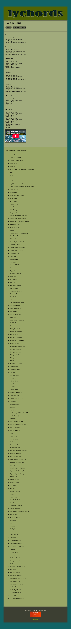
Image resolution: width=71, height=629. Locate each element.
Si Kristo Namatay (15, 508)
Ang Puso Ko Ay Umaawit (17, 195)
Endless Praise (14, 294)
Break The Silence (15, 227)
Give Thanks (13, 311)
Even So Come (14, 297)
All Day (12, 175)
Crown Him (13, 256)
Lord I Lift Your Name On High (18, 424)
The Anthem (13, 537)
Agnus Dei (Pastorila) (15, 157)
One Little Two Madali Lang (17, 462)
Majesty (12, 433)
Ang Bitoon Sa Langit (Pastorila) (18, 184)
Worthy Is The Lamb (15, 587)
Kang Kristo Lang (14, 395)
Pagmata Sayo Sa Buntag (17, 474)
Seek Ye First (13, 497)
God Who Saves (14, 323)
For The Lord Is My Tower (17, 302)
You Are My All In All (15, 590)
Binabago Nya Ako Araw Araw (18, 218)
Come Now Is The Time (16, 250)
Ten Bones (13, 532)
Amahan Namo (14, 181)
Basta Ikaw (13, 207)
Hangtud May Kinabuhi (16, 331)
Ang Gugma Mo (14, 189)
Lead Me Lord (13, 410)
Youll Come (13, 595)
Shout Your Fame (14, 503)
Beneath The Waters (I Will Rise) (18, 215)
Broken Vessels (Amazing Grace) (19, 233)
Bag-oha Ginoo (14, 204)
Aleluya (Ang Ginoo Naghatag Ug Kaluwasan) (22, 169)
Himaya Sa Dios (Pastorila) (17, 340)
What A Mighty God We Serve (18, 578)
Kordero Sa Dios (14, 404)
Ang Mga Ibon (13, 192)
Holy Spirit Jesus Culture (16, 349)
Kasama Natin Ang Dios (16, 398)
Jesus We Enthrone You (16, 392)
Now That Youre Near (15, 456)
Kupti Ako (12, 407)
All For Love (13, 178)
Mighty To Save (14, 436)
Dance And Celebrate (15, 265)
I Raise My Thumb (15, 369)
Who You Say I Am (15, 581)
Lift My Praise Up (14, 416)
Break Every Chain (15, 224)
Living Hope (13, 418)
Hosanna (12, 360)
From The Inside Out (15, 308)
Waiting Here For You (15, 561)
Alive (11, 172)
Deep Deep (13, 276)
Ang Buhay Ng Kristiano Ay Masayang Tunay (22, 186)
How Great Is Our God (16, 363)
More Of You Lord (14, 439)
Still (11, 523)
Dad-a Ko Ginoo (14, 259)
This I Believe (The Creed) (17, 546)
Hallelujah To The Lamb (16, 329)
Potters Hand (13, 476)
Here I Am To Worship (16, 337)
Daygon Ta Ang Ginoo (15, 273)
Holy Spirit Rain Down (15, 352)
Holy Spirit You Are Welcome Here (19, 355)
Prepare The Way (14, 479)
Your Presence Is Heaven (16, 598)
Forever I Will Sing (15, 305)
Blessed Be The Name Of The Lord (19, 221)
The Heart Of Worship (15, 540)
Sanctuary (12, 488)
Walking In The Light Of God (17, 566)
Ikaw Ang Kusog (14, 375)
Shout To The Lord (15, 500)
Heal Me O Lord (14, 334)
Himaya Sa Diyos (14, 343)
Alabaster (12, 166)
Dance (11, 268)
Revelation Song (14, 482)
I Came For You (14, 366)
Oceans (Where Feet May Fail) (18, 459)
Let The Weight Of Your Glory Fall (19, 413)
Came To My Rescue (15, 236)
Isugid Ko (12, 384)
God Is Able (13, 317)
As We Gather (13, 198)
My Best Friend (14, 442)
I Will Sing (12, 372)
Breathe (12, 230)
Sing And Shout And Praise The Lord (19, 511)
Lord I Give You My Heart (16, 421)
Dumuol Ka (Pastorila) (16, 291)
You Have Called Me (15, 592)
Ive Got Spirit (13, 387)
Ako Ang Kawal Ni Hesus (16, 160)
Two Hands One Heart (16, 558)
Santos (12, 494)
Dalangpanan (13, 262)
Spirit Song (13, 520)
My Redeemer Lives (15, 447)
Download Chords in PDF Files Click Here (35, 610)
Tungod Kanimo (14, 552)
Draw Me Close (14, 288)
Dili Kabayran (13, 279)
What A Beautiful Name (16, 575)
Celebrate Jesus (14, 239)
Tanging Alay (13, 529)
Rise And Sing (13, 485)
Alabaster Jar (13, 163)
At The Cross (13, 201)
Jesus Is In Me (14, 389)
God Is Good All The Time (17, 320)
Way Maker (13, 569)
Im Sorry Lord (13, 378)
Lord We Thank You (15, 430)
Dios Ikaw (12, 282)
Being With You (14, 213)
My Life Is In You (14, 445)
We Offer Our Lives (15, 572)
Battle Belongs (14, 210)
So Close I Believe (15, 517)
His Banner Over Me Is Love (17, 346)
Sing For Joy (13, 514)
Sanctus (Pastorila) (15, 491)
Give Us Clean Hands (15, 314)
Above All (12, 155)
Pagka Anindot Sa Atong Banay (18, 471)
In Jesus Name (14, 381)
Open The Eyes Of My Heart (17, 468)
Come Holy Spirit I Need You (17, 247)
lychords (35, 619)
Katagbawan (13, 401)
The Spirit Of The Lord (16, 543)
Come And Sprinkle (15, 244)
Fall (11, 300)
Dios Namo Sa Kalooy (16, 285)
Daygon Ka (13, 271)
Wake (11, 563)
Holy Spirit (12, 358)
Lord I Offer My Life (15, 427)
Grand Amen (13, 326)
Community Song (14, 253)
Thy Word (12, 549)
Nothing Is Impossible (15, 453)
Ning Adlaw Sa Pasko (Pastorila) (18, 450)
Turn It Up (12, 555)
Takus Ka (12, 526)
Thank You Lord (14, 534)
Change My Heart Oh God (17, 242)
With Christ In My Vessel (16, 584)
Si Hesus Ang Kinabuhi (16, 505)
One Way (12, 465)
